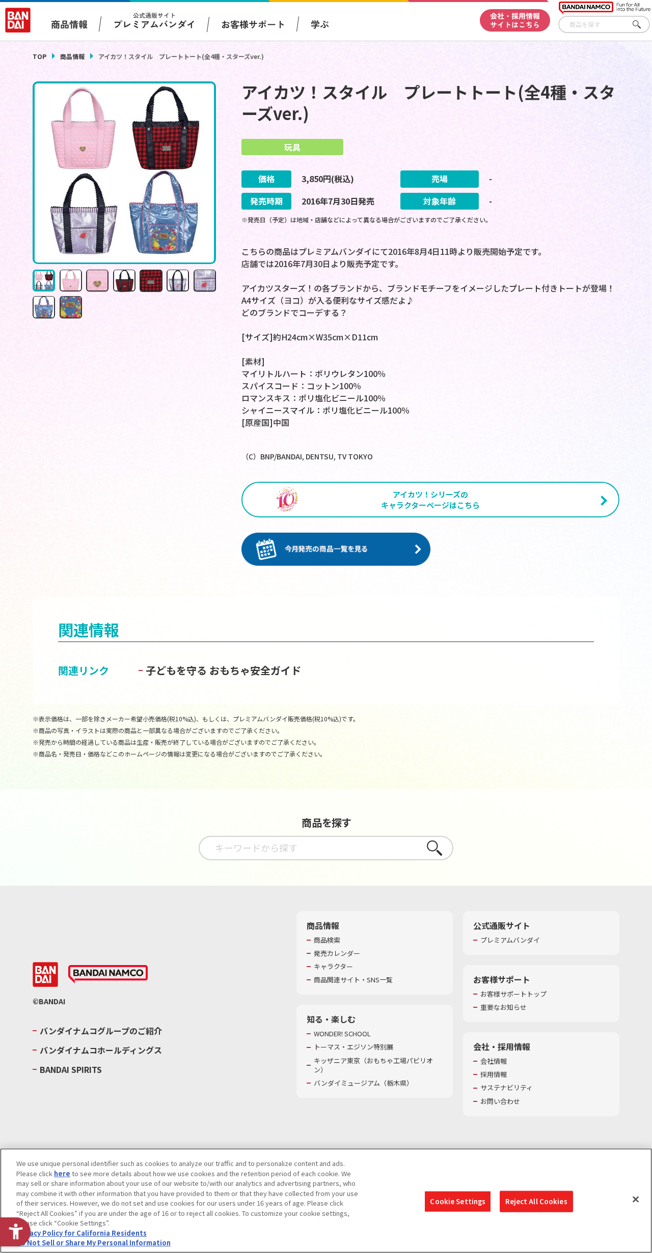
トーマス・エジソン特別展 (353, 1047)
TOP (39, 56)
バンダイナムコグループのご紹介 (101, 1030)
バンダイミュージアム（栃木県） (363, 1083)
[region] (326, 1200)
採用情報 (493, 1074)
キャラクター (333, 966)
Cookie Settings (457, 1201)
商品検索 (327, 940)
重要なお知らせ (503, 1007)
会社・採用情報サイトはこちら (515, 20)
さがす (642, 24)
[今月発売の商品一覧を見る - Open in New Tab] (335, 549)
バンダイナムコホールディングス (101, 1050)
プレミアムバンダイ (510, 940)
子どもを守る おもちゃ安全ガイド (223, 670)
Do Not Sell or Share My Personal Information (93, 1242)
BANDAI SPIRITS (71, 1069)
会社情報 (493, 1061)
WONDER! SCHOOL (342, 1033)
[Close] (635, 1199)
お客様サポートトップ (513, 994)
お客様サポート (253, 23)
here (62, 1173)
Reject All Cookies (536, 1201)
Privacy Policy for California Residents (81, 1233)
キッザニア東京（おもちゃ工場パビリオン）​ (373, 1065)
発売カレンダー (337, 953)
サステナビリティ (506, 1087)
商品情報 (72, 56)
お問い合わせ (500, 1101)
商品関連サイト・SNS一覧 (353, 979)
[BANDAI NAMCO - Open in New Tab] (108, 974)
